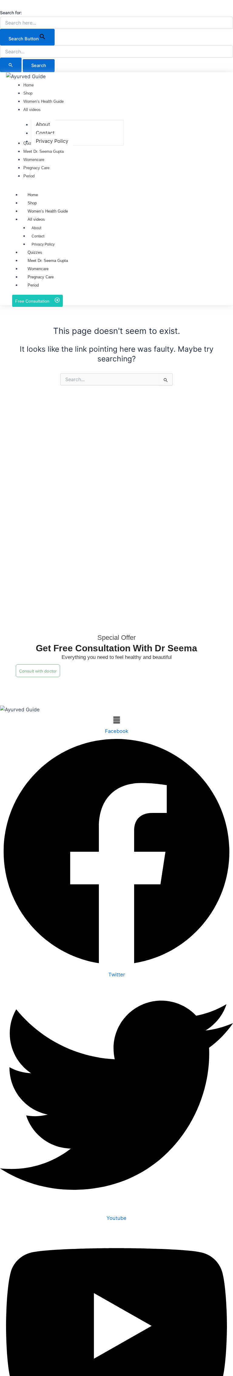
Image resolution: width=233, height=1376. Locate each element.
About (36, 228)
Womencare (38, 269)
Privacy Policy (43, 244)
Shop (32, 203)
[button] (3, 4)
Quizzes (35, 252)
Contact (38, 236)
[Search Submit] (11, 65)
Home (33, 195)
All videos (36, 219)
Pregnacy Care (41, 277)
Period (33, 285)
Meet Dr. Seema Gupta (48, 260)
